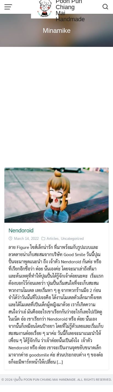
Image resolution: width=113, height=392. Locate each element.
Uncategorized (72, 239)
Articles (53, 239)
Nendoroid (21, 230)
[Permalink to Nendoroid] (56, 194)
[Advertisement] (56, 108)
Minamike (56, 30)
